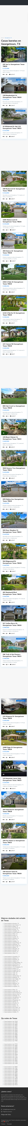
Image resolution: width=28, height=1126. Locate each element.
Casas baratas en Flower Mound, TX (13, 992)
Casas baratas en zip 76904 (10, 1047)
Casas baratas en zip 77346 (10, 1062)
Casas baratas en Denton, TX (11, 951)
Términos (3, 1124)
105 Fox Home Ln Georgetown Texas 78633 (14, 842)
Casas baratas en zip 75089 (10, 1071)
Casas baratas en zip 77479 (10, 1039)
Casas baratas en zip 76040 (10, 1080)
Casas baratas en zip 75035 (10, 1029)
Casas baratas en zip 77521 (10, 1056)
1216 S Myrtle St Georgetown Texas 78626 (14, 314)
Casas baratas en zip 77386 (10, 1077)
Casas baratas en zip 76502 (10, 1060)
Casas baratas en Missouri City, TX (12, 994)
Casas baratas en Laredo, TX (11, 937)
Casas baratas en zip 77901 (10, 1068)
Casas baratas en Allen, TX (10, 974)
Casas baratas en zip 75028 (10, 1054)
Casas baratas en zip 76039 (10, 1078)
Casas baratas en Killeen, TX (11, 947)
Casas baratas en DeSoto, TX (11, 1006)
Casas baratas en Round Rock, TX (12, 964)
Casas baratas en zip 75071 (10, 1027)
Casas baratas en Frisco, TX (11, 940)
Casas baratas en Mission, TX (11, 980)
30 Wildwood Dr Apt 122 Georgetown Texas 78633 (12, 127)
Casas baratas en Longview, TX (11, 986)
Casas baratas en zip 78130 (10, 1051)
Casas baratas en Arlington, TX (11, 931)
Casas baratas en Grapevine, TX (12, 1010)
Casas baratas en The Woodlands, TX (13, 967)
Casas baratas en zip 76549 (10, 1030)
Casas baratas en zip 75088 (10, 1070)
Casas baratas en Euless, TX (11, 1004)
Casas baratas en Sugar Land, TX (12, 971)
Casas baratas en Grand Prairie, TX (12, 943)
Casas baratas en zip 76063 (10, 1067)
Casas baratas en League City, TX (12, 970)
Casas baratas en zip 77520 (10, 1057)
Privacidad (9, 1124)
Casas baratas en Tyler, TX (10, 973)
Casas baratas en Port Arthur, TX (12, 1007)
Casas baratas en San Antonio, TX (12, 925)
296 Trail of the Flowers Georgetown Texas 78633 (12, 655)
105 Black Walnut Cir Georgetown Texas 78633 (12, 438)
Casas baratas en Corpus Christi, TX (12, 932)
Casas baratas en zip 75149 (10, 1021)
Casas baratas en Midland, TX (11, 958)
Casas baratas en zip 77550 (10, 1023)
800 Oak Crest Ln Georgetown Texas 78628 (14, 407)
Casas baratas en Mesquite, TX (11, 948)
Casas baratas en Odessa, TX (11, 968)
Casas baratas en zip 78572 (10, 1050)
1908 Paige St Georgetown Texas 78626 (12, 748)
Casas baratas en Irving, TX (10, 935)
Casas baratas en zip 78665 (10, 1036)
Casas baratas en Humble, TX (11, 1012)
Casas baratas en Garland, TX (11, 938)
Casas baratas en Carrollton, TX (12, 956)
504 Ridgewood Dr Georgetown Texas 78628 (12, 562)
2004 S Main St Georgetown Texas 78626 (13, 283)
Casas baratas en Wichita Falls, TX (12, 976)
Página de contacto (7, 1111)
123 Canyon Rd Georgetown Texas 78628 (13, 345)
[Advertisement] (14, 21)
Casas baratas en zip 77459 (10, 1063)
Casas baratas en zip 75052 (10, 1026)
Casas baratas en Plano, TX (10, 934)
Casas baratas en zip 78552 (10, 1073)
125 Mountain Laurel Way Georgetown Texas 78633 (12, 779)
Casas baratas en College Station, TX (13, 962)
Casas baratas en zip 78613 (10, 1059)
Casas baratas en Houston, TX (11, 923)
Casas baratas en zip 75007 (10, 1033)
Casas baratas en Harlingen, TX (11, 995)
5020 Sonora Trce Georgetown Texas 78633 (14, 469)
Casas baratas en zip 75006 (10, 1035)
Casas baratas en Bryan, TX (11, 982)
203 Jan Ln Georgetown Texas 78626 (13, 65)
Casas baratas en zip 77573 (10, 1044)
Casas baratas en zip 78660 (10, 1075)
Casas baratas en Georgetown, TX (12, 997)
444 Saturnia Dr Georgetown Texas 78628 (13, 811)
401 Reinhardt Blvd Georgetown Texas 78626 (12, 593)
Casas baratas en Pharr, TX (10, 989)
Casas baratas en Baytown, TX (11, 983)
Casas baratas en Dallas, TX (11, 926)
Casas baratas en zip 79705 (10, 1032)
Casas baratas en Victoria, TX (11, 998)
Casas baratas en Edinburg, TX (11, 977)
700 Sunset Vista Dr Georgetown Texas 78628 (12, 873)
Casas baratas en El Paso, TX (11, 929)
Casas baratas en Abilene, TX (11, 961)
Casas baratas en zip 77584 (10, 1037)
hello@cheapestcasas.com (9, 1109)
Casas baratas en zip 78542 (10, 1048)
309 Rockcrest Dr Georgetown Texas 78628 (14, 190)
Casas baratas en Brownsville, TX (12, 945)
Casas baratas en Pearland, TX (11, 959)
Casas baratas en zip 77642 (10, 1081)
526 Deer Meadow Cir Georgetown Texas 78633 (12, 531)
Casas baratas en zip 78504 (10, 1024)
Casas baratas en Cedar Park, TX (12, 991)
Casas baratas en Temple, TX (11, 985)
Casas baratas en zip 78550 (10, 1074)
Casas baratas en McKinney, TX (11, 944)
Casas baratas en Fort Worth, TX (12, 928)
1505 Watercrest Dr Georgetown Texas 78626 (12, 221)
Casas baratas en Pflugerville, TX (12, 1000)
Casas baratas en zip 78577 (10, 1053)
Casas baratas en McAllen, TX (11, 950)
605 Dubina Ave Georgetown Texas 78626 (13, 500)
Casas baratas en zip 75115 (10, 1084)
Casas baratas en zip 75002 (10, 1045)
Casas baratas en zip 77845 (10, 1040)
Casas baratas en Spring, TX (11, 1001)
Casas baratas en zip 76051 (10, 1083)
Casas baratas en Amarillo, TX (11, 941)
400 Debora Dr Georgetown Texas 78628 (13, 252)
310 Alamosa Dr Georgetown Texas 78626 (13, 717)
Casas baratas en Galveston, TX (12, 1009)
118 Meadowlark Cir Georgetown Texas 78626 (12, 96)
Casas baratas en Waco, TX (11, 953)
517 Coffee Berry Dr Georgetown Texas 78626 (12, 624)
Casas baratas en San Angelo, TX (12, 979)
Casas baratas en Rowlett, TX (11, 1003)
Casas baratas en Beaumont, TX (12, 965)
